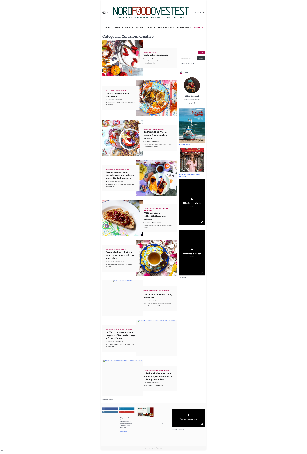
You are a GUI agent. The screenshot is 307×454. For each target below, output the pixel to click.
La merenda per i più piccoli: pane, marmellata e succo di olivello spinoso (120, 174)
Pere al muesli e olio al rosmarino (117, 95)
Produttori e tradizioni (165, 27)
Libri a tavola (140, 27)
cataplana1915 (123, 431)
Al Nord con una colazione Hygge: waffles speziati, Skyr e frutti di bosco (120, 335)
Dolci (154, 52)
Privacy (105, 443)
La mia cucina (197, 27)
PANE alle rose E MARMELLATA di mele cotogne (155, 215)
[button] (180, 46)
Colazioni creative (148, 52)
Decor (117, 329)
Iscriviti (201, 58)
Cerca (201, 52)
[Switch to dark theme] (204, 13)
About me (107, 27)
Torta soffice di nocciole (156, 54)
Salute (162, 129)
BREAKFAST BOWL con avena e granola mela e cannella (155, 134)
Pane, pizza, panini (148, 210)
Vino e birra (150, 27)
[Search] (108, 12)
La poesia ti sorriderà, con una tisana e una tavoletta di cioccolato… (120, 255)
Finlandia (122, 329)
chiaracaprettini (148, 58)
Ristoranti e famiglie (183, 27)
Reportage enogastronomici (123, 27)
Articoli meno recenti (107, 399)
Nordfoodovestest (158, 448)
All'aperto (146, 208)
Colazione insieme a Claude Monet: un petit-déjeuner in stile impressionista (158, 376)
